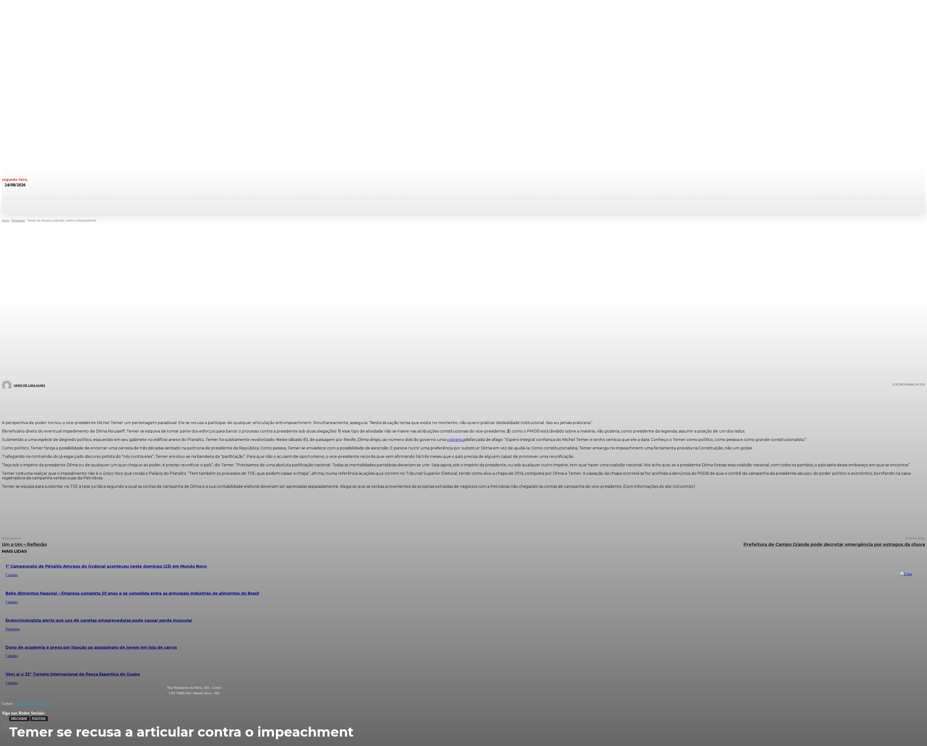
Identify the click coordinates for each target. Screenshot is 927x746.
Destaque (19, 718)
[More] (492, 402)
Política (38, 718)
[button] (258, 206)
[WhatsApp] (474, 402)
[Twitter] (445, 402)
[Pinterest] (460, 402)
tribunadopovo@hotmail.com (34, 703)
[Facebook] (431, 402)
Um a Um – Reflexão (24, 544)
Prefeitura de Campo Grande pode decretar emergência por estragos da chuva (834, 544)
